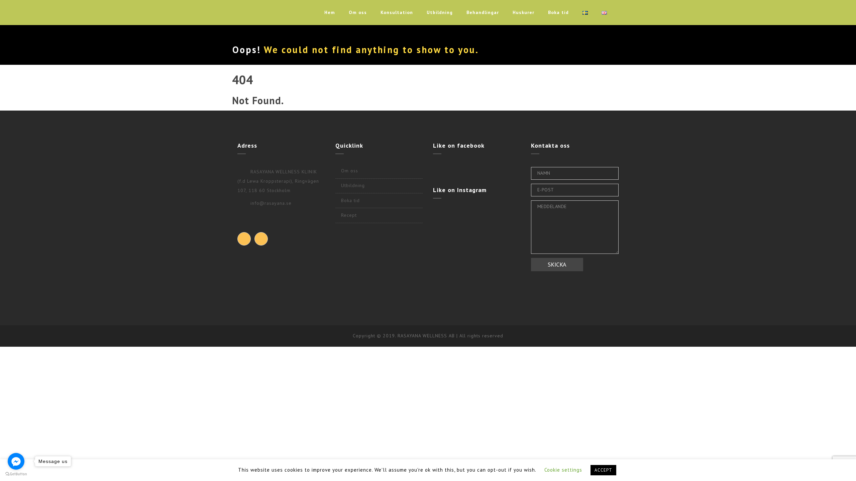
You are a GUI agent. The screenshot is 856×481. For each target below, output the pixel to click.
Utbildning (440, 12)
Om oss (358, 12)
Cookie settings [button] (563, 470)
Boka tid (558, 12)
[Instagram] (261, 239)
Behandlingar (482, 12)
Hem (329, 12)
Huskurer (523, 12)
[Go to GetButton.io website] (16, 474)
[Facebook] (244, 239)
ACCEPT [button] (603, 470)
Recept (349, 215)
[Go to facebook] (16, 461)
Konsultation (397, 12)
